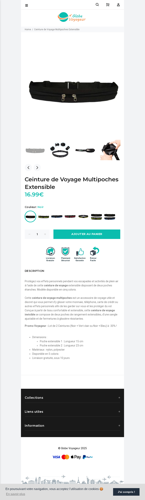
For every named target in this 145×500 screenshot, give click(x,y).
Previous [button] (28, 167)
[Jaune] (83, 216)
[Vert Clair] (43, 216)
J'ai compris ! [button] (126, 491)
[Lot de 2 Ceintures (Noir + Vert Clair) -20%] (96, 216)
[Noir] (30, 216)
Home (28, 29)
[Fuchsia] (70, 216)
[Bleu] (56, 216)
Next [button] (37, 167)
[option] (37, 150)
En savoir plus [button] (15, 494)
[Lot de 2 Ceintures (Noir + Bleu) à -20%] (109, 216)
